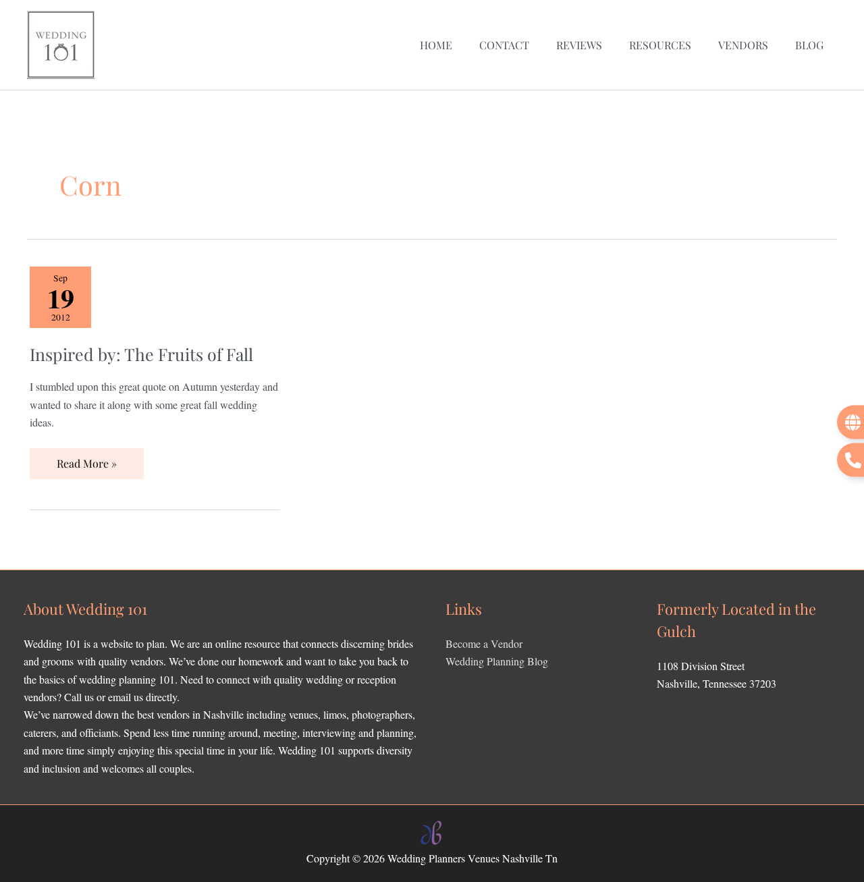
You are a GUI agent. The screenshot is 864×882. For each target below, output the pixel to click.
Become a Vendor (484, 643)
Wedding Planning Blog (497, 661)
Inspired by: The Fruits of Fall (141, 354)
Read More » (86, 459)
